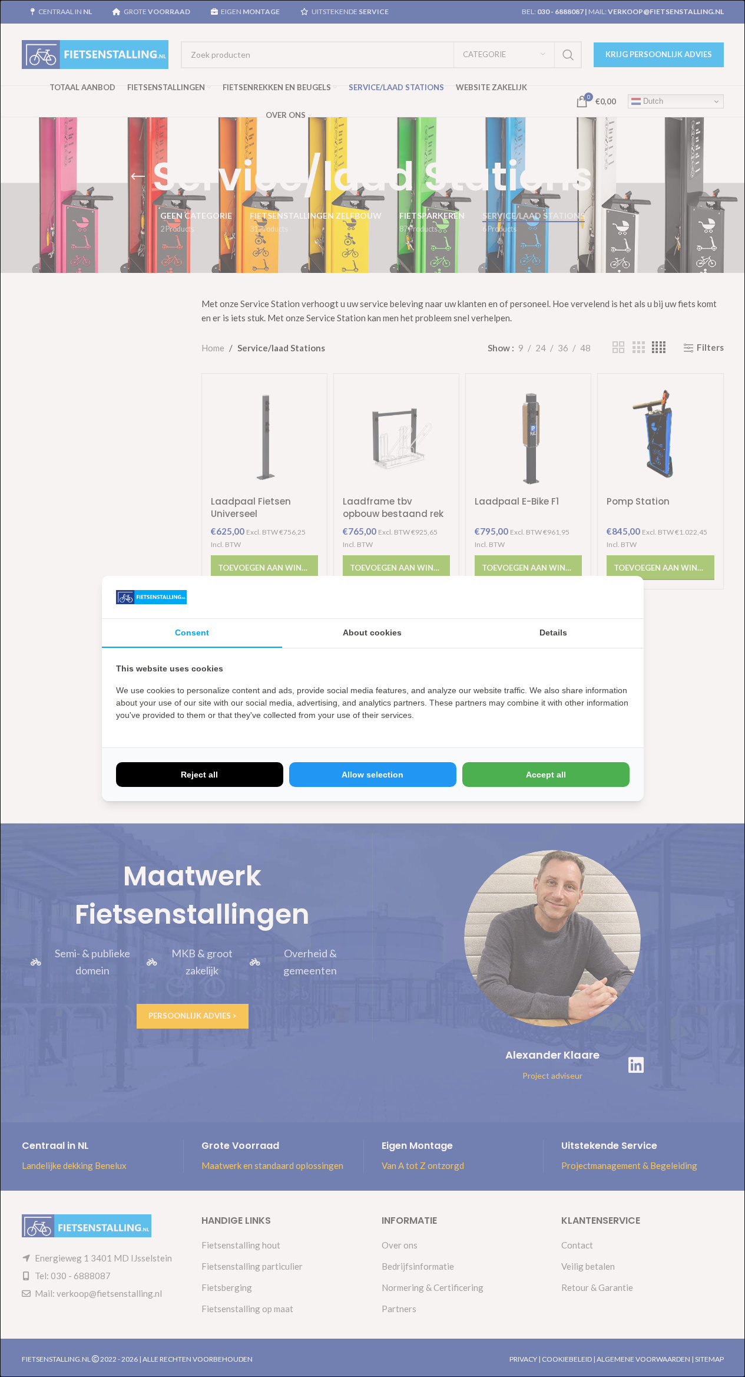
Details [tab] (553, 632)
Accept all (546, 774)
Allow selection (372, 774)
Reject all (199, 774)
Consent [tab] (192, 632)
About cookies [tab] (372, 632)
